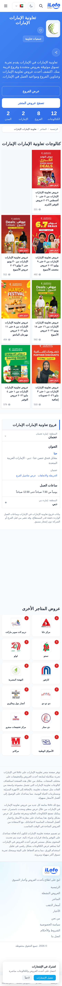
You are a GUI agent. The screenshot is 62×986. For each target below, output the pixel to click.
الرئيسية (54, 129)
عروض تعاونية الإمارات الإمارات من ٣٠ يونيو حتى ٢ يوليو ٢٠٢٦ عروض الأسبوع (16, 263)
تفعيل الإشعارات (45, 977)
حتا (55, 453)
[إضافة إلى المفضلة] (40, 30)
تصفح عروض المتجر (31, 103)
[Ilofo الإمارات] (51, 871)
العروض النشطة (51, 893)
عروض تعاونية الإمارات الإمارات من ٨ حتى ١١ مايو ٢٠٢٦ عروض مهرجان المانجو (16, 328)
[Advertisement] (15, 181)
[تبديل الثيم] (31, 6)
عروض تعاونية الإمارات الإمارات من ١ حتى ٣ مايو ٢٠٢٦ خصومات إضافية (47, 393)
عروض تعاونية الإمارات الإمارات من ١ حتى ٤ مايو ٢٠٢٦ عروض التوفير (16, 393)
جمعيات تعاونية (33, 38)
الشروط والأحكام (50, 930)
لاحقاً (27, 977)
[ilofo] (53, 6)
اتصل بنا (55, 936)
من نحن (55, 918)
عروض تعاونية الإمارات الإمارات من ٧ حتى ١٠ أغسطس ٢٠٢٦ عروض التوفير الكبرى (47, 198)
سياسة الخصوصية (50, 924)
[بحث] (41, 5)
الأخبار (56, 910)
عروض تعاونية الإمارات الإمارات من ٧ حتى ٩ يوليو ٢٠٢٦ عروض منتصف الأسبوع (47, 263)
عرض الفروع (31, 91)
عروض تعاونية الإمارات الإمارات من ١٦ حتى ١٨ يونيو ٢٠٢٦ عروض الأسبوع (46, 328)
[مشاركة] (56, 52)
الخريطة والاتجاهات (47, 475)
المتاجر (43, 129)
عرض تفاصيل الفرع (26, 475)
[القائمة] (5, 6)
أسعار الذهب (53, 905)
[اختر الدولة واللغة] (19, 6)
